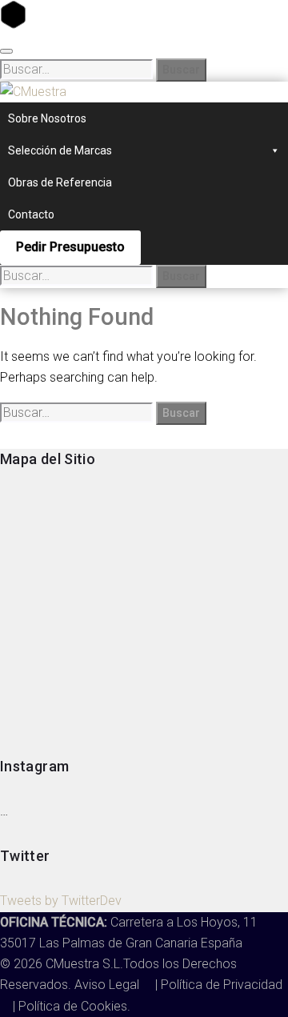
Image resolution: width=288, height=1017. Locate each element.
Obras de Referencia (60, 182)
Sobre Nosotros (47, 118)
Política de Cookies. (74, 1006)
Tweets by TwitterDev (61, 900)
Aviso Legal (108, 984)
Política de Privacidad (221, 984)
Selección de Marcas (60, 150)
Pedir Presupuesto (70, 246)
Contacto (31, 214)
